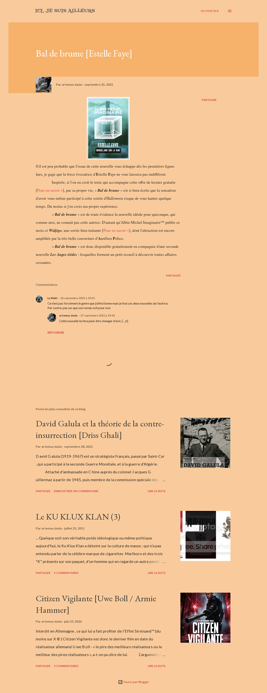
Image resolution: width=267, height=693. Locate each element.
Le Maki (52, 298)
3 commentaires (66, 572)
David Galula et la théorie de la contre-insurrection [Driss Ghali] (100, 429)
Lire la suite (157, 491)
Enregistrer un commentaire (76, 491)
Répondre (55, 332)
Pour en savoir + (50, 190)
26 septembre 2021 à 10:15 (77, 298)
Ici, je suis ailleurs (65, 10)
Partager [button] (209, 100)
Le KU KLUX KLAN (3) (78, 516)
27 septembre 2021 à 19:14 (97, 315)
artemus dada (68, 315)
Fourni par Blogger (136, 682)
